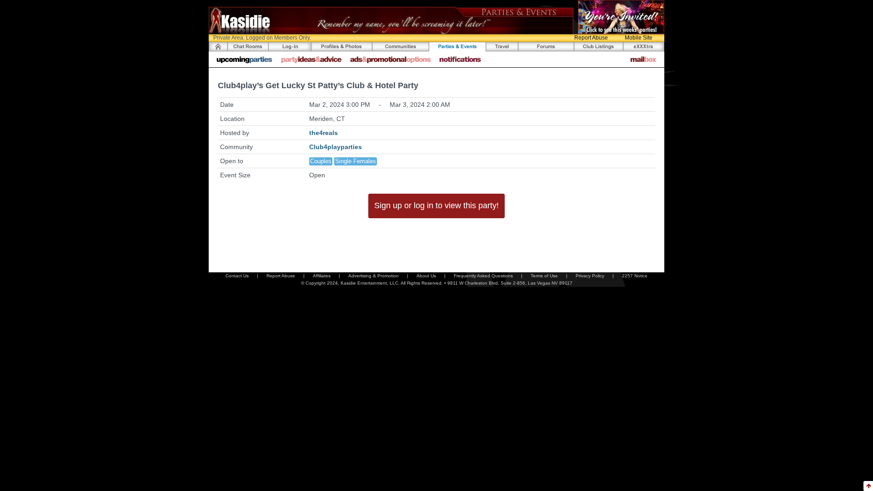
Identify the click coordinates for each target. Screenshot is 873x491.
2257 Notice (634, 275)
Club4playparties (335, 146)
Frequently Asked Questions (483, 275)
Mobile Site (638, 38)
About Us (426, 275)
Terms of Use (544, 275)
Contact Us (237, 275)
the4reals (323, 132)
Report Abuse (591, 38)
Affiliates (322, 275)
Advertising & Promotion (373, 275)
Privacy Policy (590, 275)
